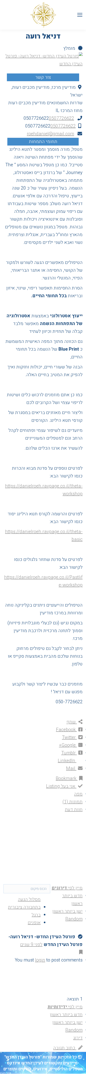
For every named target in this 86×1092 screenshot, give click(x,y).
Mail (71, 768)
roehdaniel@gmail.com (50, 133)
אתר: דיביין (5, 1073)
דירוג (78, 1038)
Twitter (69, 737)
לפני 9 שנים (31, 944)
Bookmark (67, 778)
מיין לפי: (67, 888)
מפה (78, 794)
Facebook (66, 729)
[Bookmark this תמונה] (80, 952)
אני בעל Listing (61, 786)
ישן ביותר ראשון (67, 911)
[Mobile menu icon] (80, 15)
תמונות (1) (72, 801)
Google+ (68, 745)
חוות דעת (74, 809)
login (40, 960)
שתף (72, 722)
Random (74, 919)
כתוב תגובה (64, 1048)
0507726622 (61, 118)
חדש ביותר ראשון (66, 1014)
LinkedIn (67, 760)
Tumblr (69, 753)
